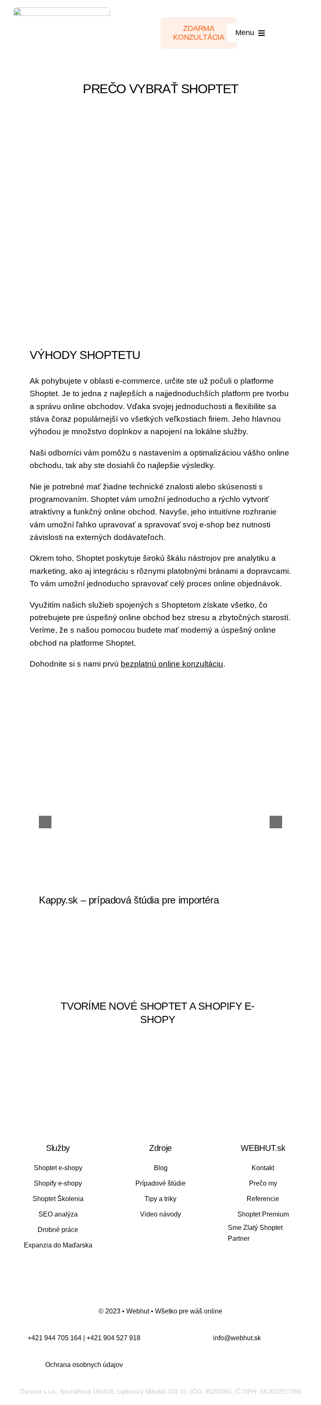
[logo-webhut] (61, 11)
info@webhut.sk (237, 1337)
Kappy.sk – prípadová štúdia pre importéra (129, 900)
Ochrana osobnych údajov (84, 1364)
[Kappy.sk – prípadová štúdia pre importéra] (160, 803)
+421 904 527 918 (113, 1337)
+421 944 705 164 (55, 1337)
